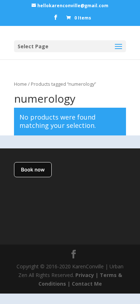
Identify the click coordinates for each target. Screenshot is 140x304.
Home (20, 84)
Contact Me (86, 283)
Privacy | (86, 275)
